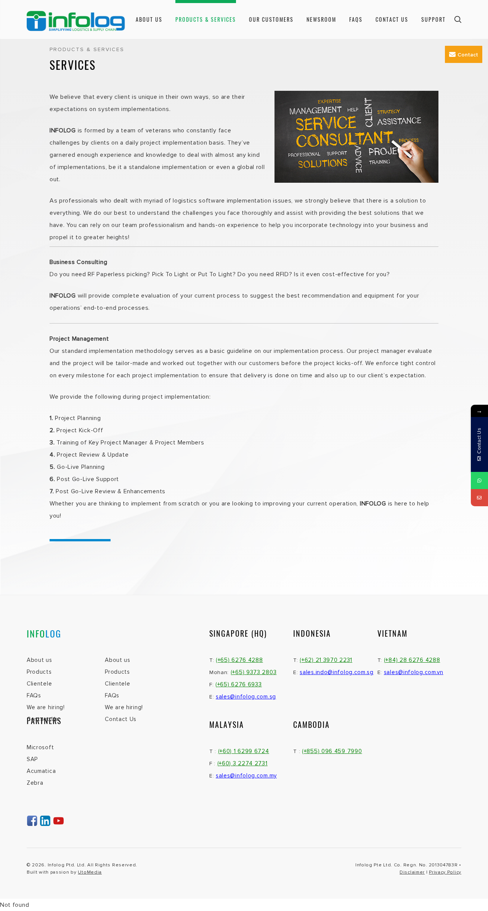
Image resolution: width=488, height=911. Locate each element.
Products (39, 671)
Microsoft (40, 747)
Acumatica (41, 771)
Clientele (39, 683)
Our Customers (271, 19)
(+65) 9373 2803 (254, 672)
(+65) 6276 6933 (238, 684)
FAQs (356, 19)
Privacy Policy (445, 872)
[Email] (479, 497)
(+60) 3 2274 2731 (242, 763)
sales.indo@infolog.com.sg (337, 672)
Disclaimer (412, 872)
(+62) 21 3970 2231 (326, 660)
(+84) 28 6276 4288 (412, 660)
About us (149, 19)
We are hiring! (46, 707)
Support (433, 19)
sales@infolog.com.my (246, 775)
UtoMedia (90, 872)
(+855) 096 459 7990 (332, 751)
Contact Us (392, 19)
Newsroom (321, 19)
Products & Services (205, 19)
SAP (32, 759)
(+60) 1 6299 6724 (243, 751)
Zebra (35, 782)
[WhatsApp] (479, 480)
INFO (44, 633)
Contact (468, 55)
